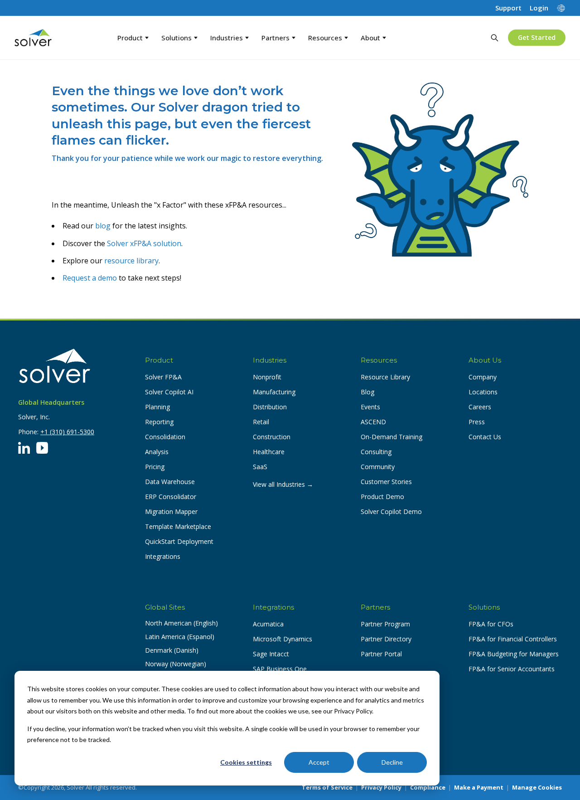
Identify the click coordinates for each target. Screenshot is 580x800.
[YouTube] (42, 448)
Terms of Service (327, 787)
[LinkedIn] (24, 448)
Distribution (270, 406)
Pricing (154, 466)
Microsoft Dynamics (282, 639)
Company (483, 377)
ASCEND (373, 421)
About (370, 37)
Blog (367, 392)
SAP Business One (280, 668)
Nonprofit (267, 377)
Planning (157, 406)
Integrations (162, 556)
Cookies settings (246, 762)
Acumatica (268, 624)
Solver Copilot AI (169, 392)
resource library (131, 261)
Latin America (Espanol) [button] (179, 636)
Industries (226, 37)
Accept (319, 762)
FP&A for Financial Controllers (513, 639)
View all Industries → (283, 484)
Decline (392, 762)
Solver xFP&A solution (144, 243)
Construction (271, 436)
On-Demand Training (391, 436)
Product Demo (382, 496)
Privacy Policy (381, 787)
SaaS (260, 466)
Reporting (159, 421)
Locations (483, 392)
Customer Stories (386, 481)
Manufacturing (274, 392)
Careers (480, 406)
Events (370, 406)
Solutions (176, 37)
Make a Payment (478, 787)
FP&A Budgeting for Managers (514, 654)
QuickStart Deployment (179, 541)
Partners (275, 37)
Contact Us (485, 436)
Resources (325, 37)
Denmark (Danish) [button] (171, 650)
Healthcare (269, 451)
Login (539, 8)
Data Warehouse (170, 481)
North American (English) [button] (181, 623)
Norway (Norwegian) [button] (175, 663)
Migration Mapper (171, 511)
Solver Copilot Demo (391, 511)
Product (130, 37)
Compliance (427, 787)
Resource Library (385, 377)
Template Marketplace (178, 526)
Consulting (376, 451)
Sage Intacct (271, 654)
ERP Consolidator (170, 496)
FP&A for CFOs (491, 624)
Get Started (537, 37)
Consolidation (165, 436)
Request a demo (90, 278)
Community (378, 466)
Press (477, 421)
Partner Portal (381, 654)
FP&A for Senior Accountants (512, 668)
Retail (261, 421)
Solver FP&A (163, 377)
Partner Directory (386, 639)
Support (508, 8)
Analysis (157, 451)
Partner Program (385, 624)
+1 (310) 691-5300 (67, 431)
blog (103, 226)
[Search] (494, 37)
